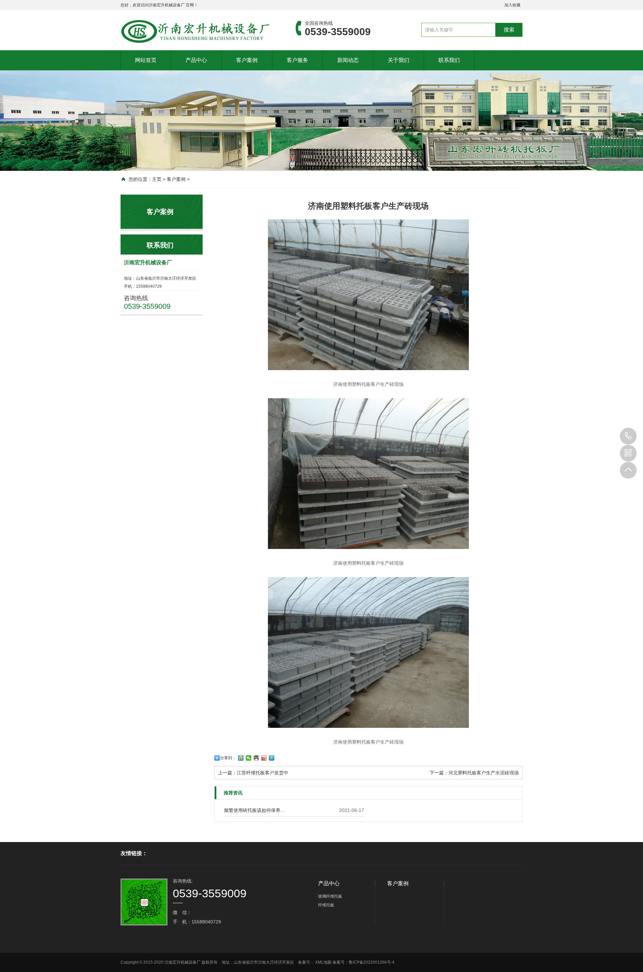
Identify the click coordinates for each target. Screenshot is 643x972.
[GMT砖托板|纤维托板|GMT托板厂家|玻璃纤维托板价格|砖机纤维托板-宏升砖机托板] (198, 31)
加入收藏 (512, 5)
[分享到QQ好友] (256, 758)
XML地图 (323, 962)
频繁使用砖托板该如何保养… (254, 810)
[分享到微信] (249, 758)
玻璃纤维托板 (330, 896)
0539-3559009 (628, 436)
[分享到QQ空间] (241, 758)
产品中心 (196, 60)
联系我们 (449, 60)
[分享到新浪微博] (264, 758)
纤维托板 (326, 905)
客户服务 (297, 60)
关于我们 (398, 60)
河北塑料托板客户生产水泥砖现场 (483, 772)
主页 (156, 179)
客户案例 (247, 60)
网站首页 (145, 60)
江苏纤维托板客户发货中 (262, 772)
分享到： (228, 758)
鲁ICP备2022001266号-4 (372, 962)
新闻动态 (348, 60)
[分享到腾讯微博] (272, 758)
